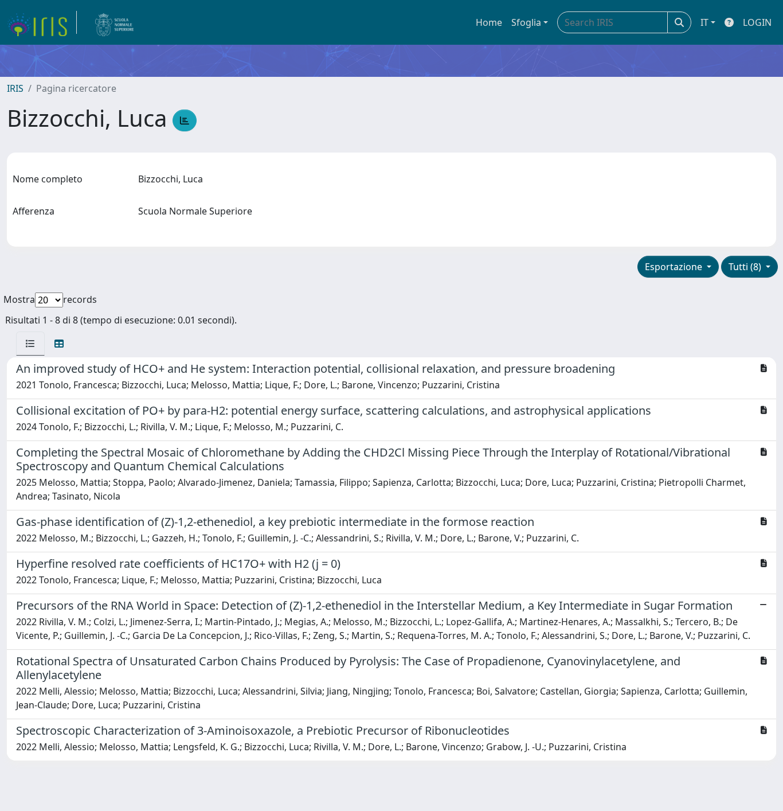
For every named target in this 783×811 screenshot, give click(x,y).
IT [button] (704, 22)
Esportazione (674, 266)
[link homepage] (42, 22)
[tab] (30, 344)
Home (489, 22)
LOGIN (757, 22)
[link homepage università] (114, 22)
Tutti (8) (746, 266)
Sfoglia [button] (526, 22)
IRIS (15, 88)
